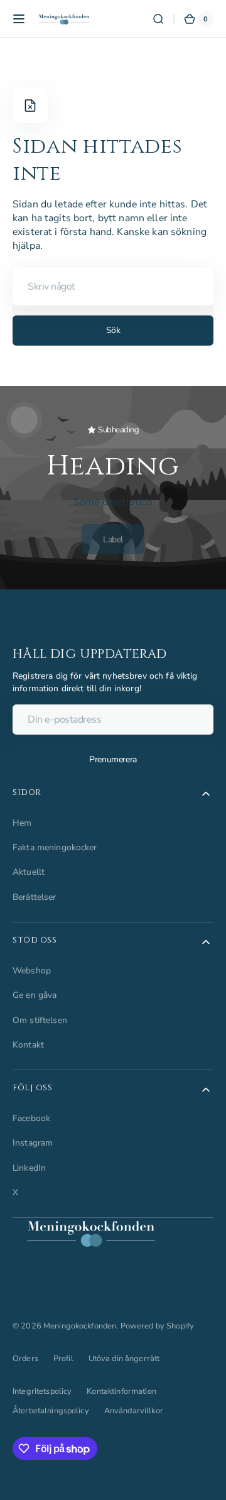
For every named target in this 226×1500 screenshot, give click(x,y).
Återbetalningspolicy (51, 1410)
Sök (113, 330)
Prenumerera (112, 759)
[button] (19, 19)
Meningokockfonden (79, 1326)
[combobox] (113, 286)
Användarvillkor (133, 1410)
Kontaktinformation (121, 1391)
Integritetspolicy (42, 1391)
